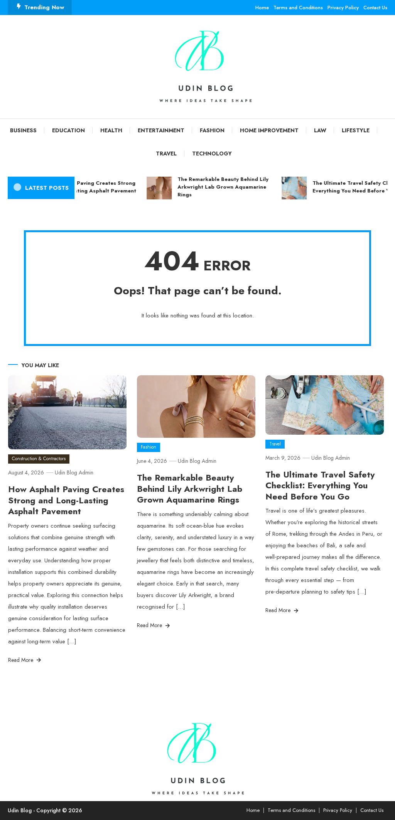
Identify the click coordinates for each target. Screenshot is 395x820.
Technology (212, 153)
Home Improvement (269, 130)
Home (262, 7)
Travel (166, 153)
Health (111, 130)
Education (68, 130)
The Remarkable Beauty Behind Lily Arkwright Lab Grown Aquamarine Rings (218, 186)
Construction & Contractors (39, 458)
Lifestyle (356, 130)
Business (23, 130)
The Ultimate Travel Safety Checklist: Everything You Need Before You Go (320, 485)
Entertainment (161, 130)
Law (320, 130)
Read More (21, 660)
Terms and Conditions (298, 7)
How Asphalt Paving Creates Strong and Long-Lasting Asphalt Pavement (85, 186)
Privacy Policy (343, 7)
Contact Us (375, 7)
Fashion (212, 130)
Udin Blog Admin (74, 472)
